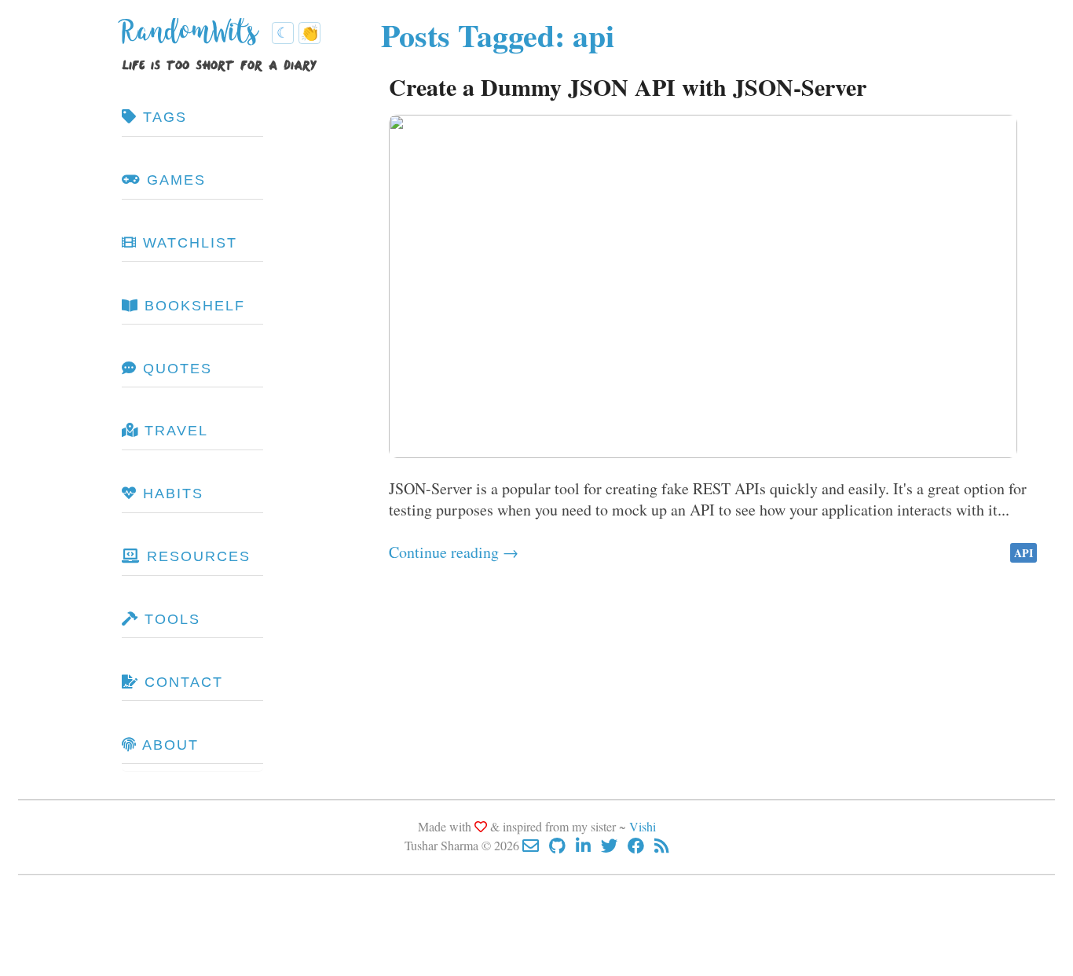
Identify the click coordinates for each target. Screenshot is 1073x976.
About (168, 745)
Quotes (174, 368)
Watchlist (187, 243)
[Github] (562, 845)
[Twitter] (614, 845)
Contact (181, 682)
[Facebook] (641, 845)
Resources (196, 556)
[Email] (535, 845)
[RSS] (661, 845)
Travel (173, 430)
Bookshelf (192, 306)
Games (173, 180)
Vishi (642, 826)
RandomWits (194, 37)
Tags (162, 117)
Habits (170, 493)
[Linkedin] (588, 845)
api (1023, 553)
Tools (169, 619)
